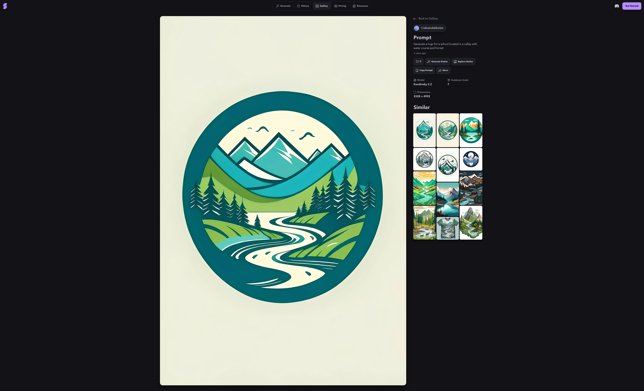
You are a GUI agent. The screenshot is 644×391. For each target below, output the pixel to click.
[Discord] (617, 6)
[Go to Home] (5, 6)
